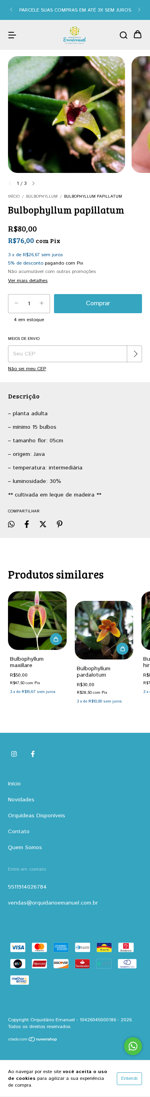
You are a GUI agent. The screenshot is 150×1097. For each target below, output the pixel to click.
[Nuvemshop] (33, 1040)
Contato (19, 832)
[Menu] (12, 35)
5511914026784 (27, 887)
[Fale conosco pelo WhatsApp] (133, 1046)
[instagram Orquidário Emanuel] (14, 755)
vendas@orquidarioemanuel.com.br (53, 903)
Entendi (129, 1078)
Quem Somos (25, 848)
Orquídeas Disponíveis (36, 816)
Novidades (21, 800)
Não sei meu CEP (27, 368)
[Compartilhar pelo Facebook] (26, 524)
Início (14, 196)
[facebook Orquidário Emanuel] (33, 755)
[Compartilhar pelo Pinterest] (59, 524)
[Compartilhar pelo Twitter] (43, 524)
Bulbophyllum (42, 196)
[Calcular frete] (135, 353)
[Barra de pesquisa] (124, 35)
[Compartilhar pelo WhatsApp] (11, 524)
